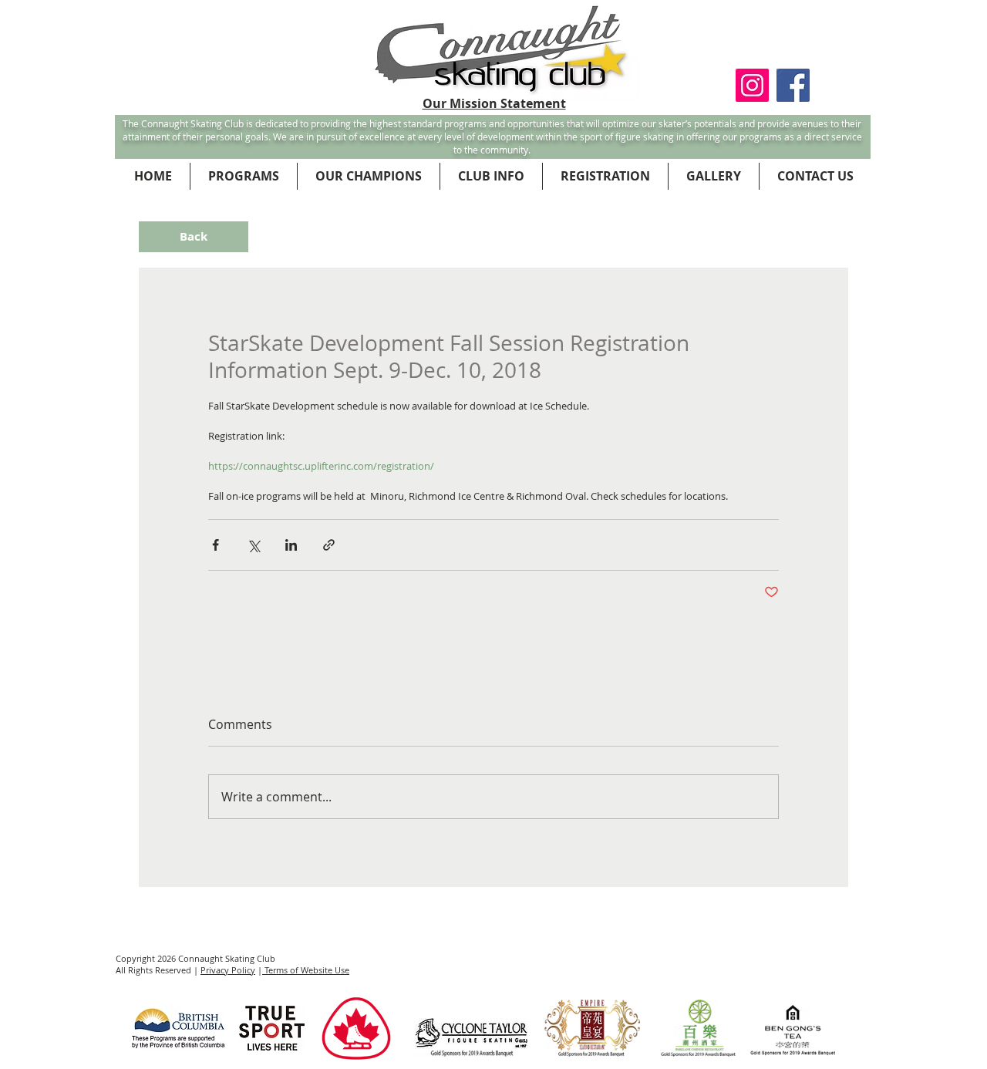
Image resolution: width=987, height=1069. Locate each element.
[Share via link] (329, 545)
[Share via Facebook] (215, 545)
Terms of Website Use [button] (305, 970)
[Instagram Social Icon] (752, 85)
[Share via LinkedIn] (291, 545)
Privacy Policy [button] (227, 970)
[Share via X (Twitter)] (253, 545)
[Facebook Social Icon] (793, 85)
